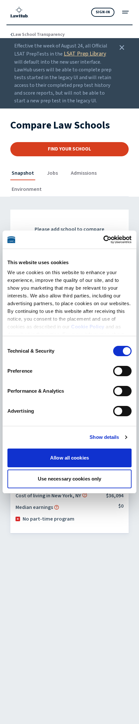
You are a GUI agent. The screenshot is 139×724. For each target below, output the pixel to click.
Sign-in (103, 12)
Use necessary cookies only (70, 478)
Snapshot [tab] (23, 173)
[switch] (122, 371)
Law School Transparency (35, 34)
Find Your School (69, 149)
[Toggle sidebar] (125, 12)
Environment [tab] (27, 189)
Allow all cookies (69, 457)
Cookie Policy (87, 326)
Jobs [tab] (52, 173)
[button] (84, 495)
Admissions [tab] (84, 173)
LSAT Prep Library (85, 54)
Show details (104, 437)
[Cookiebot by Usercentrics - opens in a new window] (103, 239)
